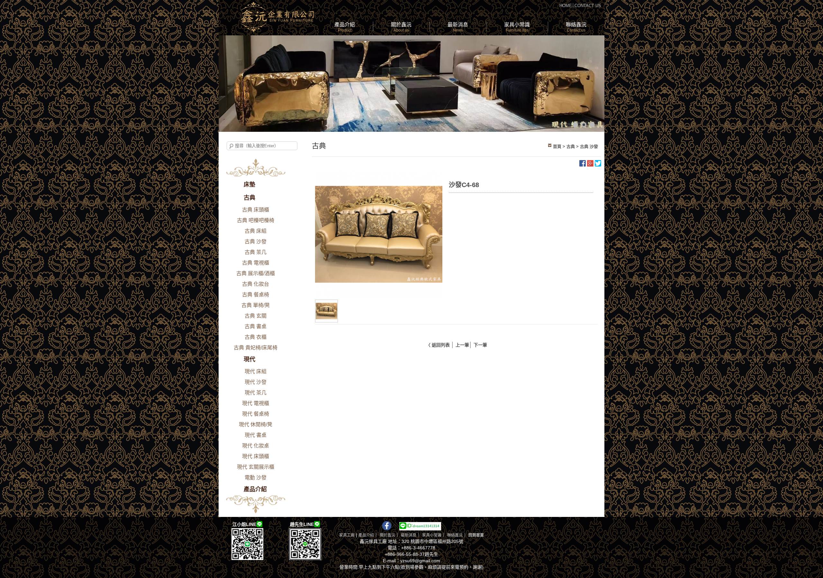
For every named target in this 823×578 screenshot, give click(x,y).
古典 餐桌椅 (255, 294)
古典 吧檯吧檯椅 (255, 220)
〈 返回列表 (438, 345)
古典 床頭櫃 (255, 209)
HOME (565, 5)
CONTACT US (587, 5)
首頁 (557, 146)
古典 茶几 (256, 252)
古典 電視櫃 (255, 263)
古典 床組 (256, 231)
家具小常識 (517, 27)
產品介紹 (344, 27)
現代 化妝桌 (255, 445)
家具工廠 (347, 535)
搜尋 (231, 146)
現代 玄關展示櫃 (255, 467)
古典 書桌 (256, 326)
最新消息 (458, 27)
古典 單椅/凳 (255, 305)
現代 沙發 (256, 382)
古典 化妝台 (255, 284)
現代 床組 (256, 371)
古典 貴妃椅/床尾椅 (255, 347)
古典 (249, 197)
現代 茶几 (256, 392)
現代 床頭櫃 (255, 456)
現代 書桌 (256, 435)
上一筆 (462, 345)
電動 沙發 (256, 477)
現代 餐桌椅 (255, 414)
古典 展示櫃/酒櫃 (255, 273)
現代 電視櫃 (255, 403)
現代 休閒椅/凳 (255, 424)
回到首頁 (476, 535)
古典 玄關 (256, 316)
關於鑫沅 (401, 27)
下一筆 (480, 345)
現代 (249, 359)
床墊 (249, 184)
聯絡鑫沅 (576, 27)
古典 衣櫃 (256, 337)
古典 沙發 (256, 241)
